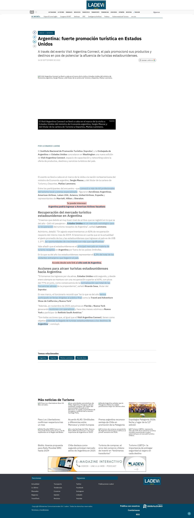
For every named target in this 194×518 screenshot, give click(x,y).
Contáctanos (134, 510)
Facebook (79, 488)
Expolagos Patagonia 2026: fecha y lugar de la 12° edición (142, 422)
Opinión (121, 12)
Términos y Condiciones (40, 510)
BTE (84, 16)
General (49, 33)
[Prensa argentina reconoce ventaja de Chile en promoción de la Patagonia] (112, 410)
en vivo (133, 16)
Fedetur (106, 16)
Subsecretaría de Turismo (120, 16)
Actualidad (52, 12)
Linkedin (79, 495)
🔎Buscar (136, 12)
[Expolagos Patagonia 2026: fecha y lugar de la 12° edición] (142, 410)
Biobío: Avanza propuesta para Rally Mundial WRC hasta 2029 (50, 448)
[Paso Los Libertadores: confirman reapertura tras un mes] (51, 410)
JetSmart (77, 16)
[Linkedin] (34, 41)
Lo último (61, 12)
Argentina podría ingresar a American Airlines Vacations (76, 206)
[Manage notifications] (189, 513)
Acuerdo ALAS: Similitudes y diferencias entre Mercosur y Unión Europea (81, 422)
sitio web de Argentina (89, 262)
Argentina (42, 358)
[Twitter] (34, 37)
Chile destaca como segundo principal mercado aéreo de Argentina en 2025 (81, 448)
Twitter (78, 484)
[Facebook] (34, 32)
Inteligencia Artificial (94, 16)
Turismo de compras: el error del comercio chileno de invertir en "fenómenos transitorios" (111, 449)
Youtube (79, 498)
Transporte (95, 12)
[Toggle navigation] (35, 12)
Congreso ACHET (65, 16)
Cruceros (114, 12)
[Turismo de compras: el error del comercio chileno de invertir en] (112, 436)
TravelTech (86, 12)
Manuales (69, 12)
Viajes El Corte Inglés (50, 16)
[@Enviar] (34, 46)
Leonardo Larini (51, 146)
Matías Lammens (66, 358)
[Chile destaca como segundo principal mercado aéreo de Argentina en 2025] (81, 436)
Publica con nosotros (130, 506)
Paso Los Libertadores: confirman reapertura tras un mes (50, 422)
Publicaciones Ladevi (106, 484)
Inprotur (53, 358)
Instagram (80, 491)
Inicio (41, 33)
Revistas (129, 12)
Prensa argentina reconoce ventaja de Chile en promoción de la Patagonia (112, 422)
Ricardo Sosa (81, 358)
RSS (138, 514)
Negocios (77, 12)
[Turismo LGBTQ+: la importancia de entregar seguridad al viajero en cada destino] (142, 436)
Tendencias (105, 12)
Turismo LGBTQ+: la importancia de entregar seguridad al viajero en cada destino (140, 449)
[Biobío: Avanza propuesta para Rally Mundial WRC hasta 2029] (51, 436)
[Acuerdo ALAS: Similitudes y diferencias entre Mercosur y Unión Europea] (81, 410)
